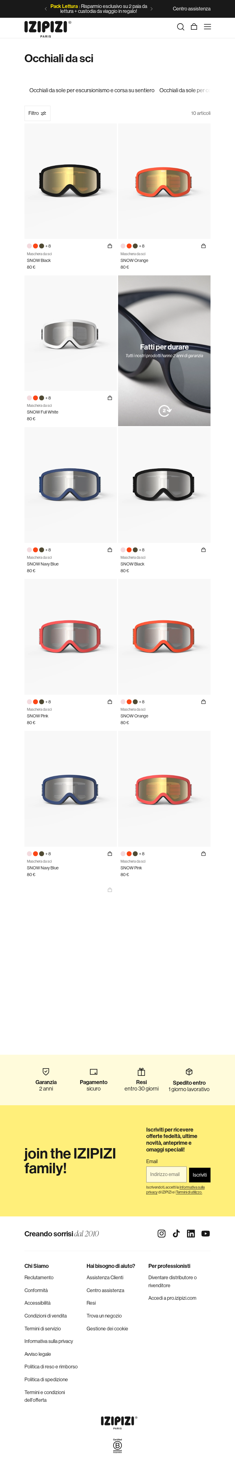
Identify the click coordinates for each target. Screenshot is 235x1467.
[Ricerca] (180, 26)
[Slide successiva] (151, 9)
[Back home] (47, 26)
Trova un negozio (104, 1316)
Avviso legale (37, 1354)
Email (152, 1161)
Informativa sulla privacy (48, 1341)
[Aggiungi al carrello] (203, 246)
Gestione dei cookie (107, 1329)
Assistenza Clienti (105, 1277)
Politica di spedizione (46, 1379)
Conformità (36, 1290)
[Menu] (207, 26)
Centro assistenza (192, 9)
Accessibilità (37, 1303)
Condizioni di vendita (45, 1316)
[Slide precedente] (46, 9)
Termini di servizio (42, 1329)
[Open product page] (109, 889)
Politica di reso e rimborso (51, 1367)
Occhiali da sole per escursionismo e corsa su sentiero (92, 90)
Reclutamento (39, 1277)
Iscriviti (200, 1175)
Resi (91, 1303)
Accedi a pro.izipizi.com (172, 1298)
